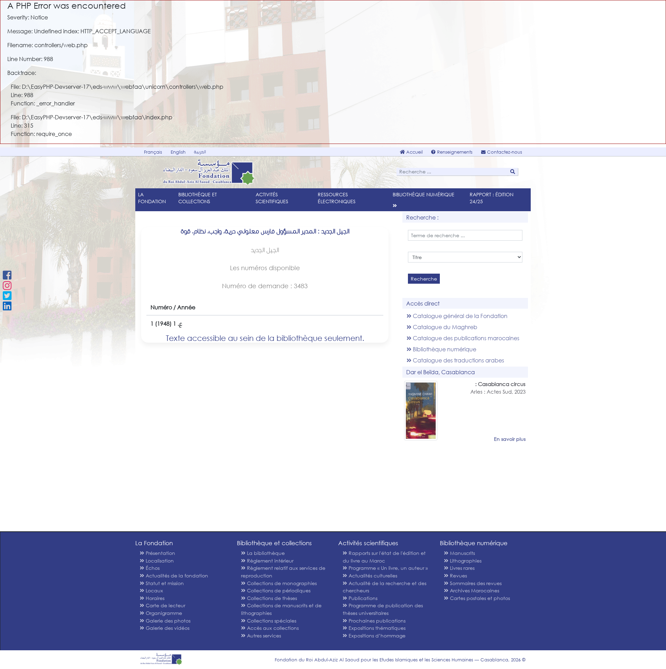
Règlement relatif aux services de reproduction (283, 572)
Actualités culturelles (372, 575)
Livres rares (462, 568)
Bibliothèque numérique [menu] (423, 194)
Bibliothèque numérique (443, 349)
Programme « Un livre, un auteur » (387, 568)
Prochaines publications (376, 620)
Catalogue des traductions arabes (457, 360)
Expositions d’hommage (376, 635)
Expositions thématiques (376, 628)
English (178, 152)
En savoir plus (510, 439)
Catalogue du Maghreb (444, 327)
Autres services (263, 635)
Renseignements (454, 152)
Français (153, 152)
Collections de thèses (271, 598)
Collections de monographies (281, 583)
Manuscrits (462, 553)
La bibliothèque (265, 553)
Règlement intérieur (269, 560)
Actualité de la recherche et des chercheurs (384, 587)
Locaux (153, 590)
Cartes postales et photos (479, 598)
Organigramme (163, 613)
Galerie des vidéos (166, 628)
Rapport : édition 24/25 (491, 198)
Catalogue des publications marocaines (465, 338)
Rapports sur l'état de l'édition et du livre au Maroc (384, 557)
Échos (152, 568)
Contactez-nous (504, 152)
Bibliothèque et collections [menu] (197, 198)
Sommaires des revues (475, 583)
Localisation (159, 560)
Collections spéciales (271, 620)
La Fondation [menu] (152, 198)
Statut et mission (164, 583)
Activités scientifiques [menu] (272, 198)
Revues (458, 575)
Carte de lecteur (164, 605)
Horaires (154, 598)
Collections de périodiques (278, 590)
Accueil (414, 152)
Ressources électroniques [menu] (337, 198)
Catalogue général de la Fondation (459, 315)
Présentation (159, 553)
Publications (362, 598)
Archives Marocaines (474, 590)
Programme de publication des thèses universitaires (383, 609)
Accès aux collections (272, 628)
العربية (200, 152)
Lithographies (465, 560)
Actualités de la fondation (176, 575)
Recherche (424, 278)
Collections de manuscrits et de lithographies (281, 609)
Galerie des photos (167, 620)
